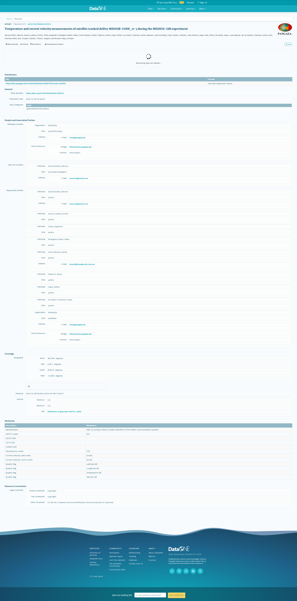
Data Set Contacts (15, 165)
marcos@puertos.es (79, 178)
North (42, 358)
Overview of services (95, 554)
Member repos (115, 556)
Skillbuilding (134, 553)
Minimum (41, 400)
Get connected (176, 595)
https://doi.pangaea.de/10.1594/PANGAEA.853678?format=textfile (36, 83)
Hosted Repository (94, 563)
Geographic (18, 358)
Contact (152, 560)
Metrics (152, 556)
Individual (41, 166)
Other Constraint (38, 502)
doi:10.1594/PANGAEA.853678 (39, 24)
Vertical (20, 399)
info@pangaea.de (77, 138)
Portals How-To (136, 564)
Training (132, 556)
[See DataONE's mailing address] (200, 571)
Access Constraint (37, 491)
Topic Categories (16, 105)
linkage (64, 147)
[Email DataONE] (186, 571)
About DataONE (156, 553)
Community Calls (117, 569)
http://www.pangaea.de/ (81, 147)
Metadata (18, 19)
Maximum (41, 406)
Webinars (133, 560)
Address (41, 137)
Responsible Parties (14, 190)
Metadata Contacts (15, 124)
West (42, 376)
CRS (43, 411)
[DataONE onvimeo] (179, 571)
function (63, 153)
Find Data (97, 576)
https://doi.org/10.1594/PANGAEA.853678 (45, 93)
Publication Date (16, 99)
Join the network (117, 560)
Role (43, 131)
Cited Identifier (17, 93)
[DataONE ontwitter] (172, 571)
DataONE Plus (96, 559)
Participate (114, 553)
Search (9, 19)
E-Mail (64, 138)
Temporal (19, 393)
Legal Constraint (16, 490)
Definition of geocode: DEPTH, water (64, 411)
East (43, 364)
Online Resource (38, 146)
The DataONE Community (115, 565)
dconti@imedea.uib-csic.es (82, 264)
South (42, 370)
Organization (40, 125)
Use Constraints (38, 497)
